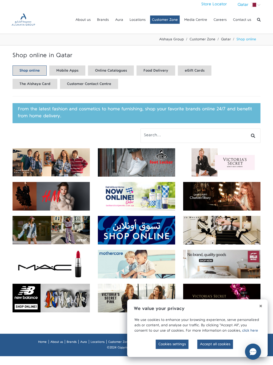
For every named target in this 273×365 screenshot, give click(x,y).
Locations (138, 21)
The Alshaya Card (34, 85)
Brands (103, 21)
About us (83, 21)
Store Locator (214, 5)
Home (42, 343)
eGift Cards (194, 71)
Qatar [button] (244, 6)
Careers (220, 21)
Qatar (226, 40)
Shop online (29, 71)
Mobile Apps (67, 71)
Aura (119, 21)
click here (250, 331)
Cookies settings (172, 345)
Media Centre (195, 21)
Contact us (242, 21)
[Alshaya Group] (23, 20)
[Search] (259, 19)
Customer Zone (165, 21)
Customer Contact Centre (89, 85)
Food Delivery (155, 71)
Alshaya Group (171, 40)
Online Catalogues (111, 71)
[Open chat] (253, 352)
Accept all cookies (215, 345)
